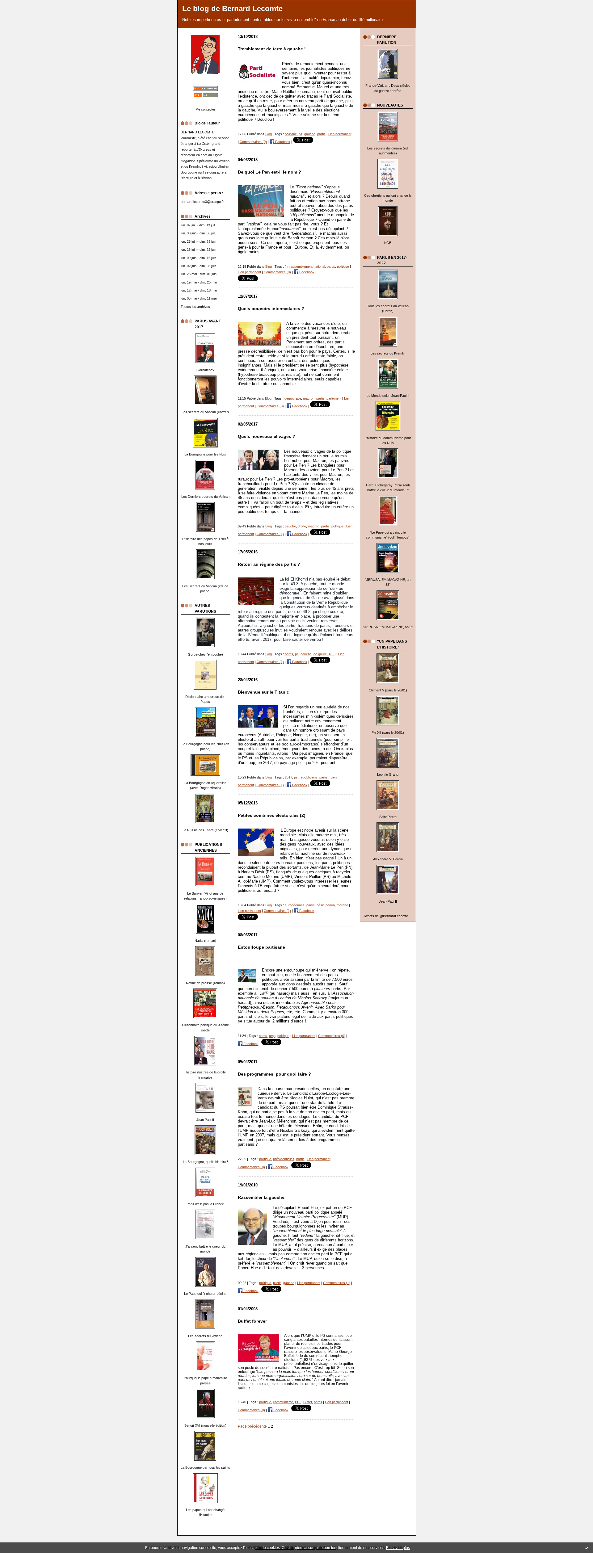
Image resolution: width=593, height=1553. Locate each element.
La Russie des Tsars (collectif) (205, 830)
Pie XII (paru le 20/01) (388, 732)
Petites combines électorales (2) (271, 815)
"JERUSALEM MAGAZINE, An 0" (388, 627)
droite (302, 526)
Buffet (307, 1402)
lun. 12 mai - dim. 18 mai (199, 290)
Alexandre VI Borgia (388, 859)
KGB (387, 243)
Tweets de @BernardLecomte (385, 916)
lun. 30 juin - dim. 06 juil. (198, 233)
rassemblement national (307, 266)
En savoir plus (398, 1548)
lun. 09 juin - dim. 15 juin (198, 258)
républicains (309, 777)
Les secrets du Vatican (205, 1336)
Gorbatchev (205, 370)
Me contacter (205, 109)
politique (291, 134)
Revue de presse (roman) (205, 983)
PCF (298, 1402)
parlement (333, 398)
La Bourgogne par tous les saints (205, 1467)
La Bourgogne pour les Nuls (205, 454)
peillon (330, 905)
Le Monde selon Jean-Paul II (388, 395)
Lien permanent (339, 134)
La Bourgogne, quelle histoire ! (205, 1162)
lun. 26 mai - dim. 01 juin (199, 274)
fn (286, 266)
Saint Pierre (388, 817)
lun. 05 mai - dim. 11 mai (199, 298)
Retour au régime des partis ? (269, 564)
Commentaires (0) (253, 142)
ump (272, 1036)
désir (320, 905)
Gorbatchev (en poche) (205, 654)
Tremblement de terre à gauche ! (272, 49)
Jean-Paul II (388, 901)
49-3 (332, 654)
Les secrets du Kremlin (388, 353)
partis (321, 134)
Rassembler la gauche (261, 1197)
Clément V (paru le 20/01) (388, 690)
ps (300, 134)
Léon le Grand (387, 774)
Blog (268, 134)
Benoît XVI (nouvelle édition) (205, 1425)
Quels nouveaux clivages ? (266, 436)
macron (308, 398)
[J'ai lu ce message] (586, 1547)
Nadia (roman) (205, 940)
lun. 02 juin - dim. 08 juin (198, 266)
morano (342, 905)
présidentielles (283, 1159)
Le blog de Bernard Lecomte (232, 9)
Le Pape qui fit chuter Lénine (205, 1293)
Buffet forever (252, 1321)
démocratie (292, 398)
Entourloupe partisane (261, 947)
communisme (283, 1402)
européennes (295, 905)
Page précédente (252, 1426)
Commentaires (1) (270, 534)
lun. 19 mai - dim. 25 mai (199, 282)
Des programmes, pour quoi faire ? (274, 1074)
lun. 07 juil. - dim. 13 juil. (198, 225)
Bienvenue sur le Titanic (263, 692)
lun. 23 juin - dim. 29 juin (198, 241)
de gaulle (320, 654)
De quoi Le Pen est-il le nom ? (269, 172)
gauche (309, 134)
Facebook (282, 142)
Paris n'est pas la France (205, 1204)
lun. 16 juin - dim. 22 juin (198, 249)
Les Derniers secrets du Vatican (205, 496)
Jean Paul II (205, 1120)
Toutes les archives (195, 307)
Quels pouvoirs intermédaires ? (271, 308)
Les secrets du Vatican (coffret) (205, 412)
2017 (288, 777)
